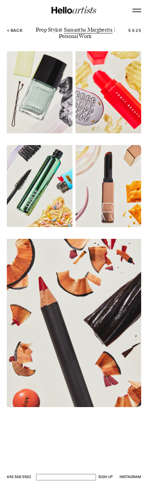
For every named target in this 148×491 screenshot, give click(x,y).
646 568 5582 (19, 477)
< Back (14, 31)
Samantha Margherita (88, 29)
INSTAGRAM (130, 477)
